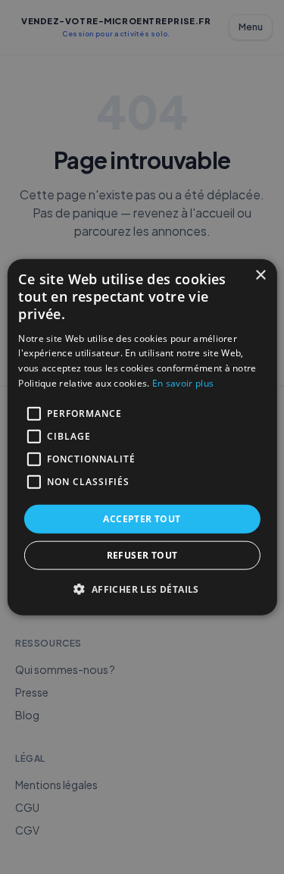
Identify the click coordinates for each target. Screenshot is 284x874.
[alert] (142, 437)
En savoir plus (183, 383)
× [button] (260, 274)
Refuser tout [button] (142, 555)
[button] (141, 589)
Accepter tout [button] (141, 518)
